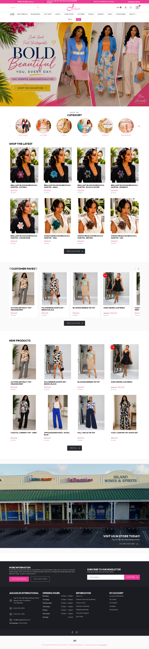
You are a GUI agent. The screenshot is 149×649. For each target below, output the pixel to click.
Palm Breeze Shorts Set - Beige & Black (53, 309)
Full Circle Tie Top (86, 433)
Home (12, 14)
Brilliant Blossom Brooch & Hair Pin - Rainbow (124, 186)
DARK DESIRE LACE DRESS (114, 308)
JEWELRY (101, 14)
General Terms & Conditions (85, 599)
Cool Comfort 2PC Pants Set (124, 433)
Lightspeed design (90, 645)
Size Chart (79, 617)
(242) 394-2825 (19, 608)
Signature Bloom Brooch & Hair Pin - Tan (124, 237)
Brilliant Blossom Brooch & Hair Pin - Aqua (57, 186)
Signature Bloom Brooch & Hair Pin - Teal (57, 237)
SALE (78, 19)
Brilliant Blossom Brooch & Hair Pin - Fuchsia (24, 186)
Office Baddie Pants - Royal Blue (57, 434)
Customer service (134, 2)
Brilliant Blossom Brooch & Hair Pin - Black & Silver (91, 186)
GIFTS (70, 19)
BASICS (91, 14)
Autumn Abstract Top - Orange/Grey (21, 309)
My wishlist (113, 603)
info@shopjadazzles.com (21, 620)
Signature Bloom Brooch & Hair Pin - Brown (90, 237)
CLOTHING (81, 14)
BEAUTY (132, 14)
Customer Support (82, 613)
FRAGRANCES (35, 14)
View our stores (40, 579)
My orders (112, 599)
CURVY (57, 14)
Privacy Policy (81, 603)
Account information (116, 596)
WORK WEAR (68, 14)
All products (113, 610)
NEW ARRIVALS (22, 14)
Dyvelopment (103, 645)
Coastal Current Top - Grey (24, 433)
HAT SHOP (47, 14)
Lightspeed (80, 645)
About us (79, 596)
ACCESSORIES (120, 14)
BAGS (110, 14)
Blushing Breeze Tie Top (84, 308)
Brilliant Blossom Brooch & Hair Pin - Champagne (24, 237)
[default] (10, 181)
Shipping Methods (82, 610)
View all (73, 448)
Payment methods (82, 606)
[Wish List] (131, 7)
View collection (73, 251)
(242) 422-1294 (19, 614)
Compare (112, 606)
